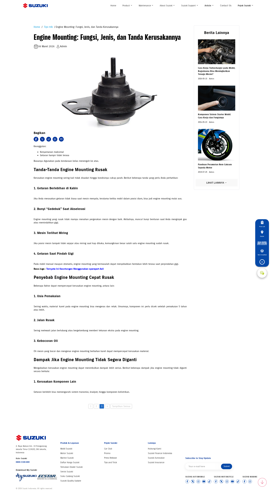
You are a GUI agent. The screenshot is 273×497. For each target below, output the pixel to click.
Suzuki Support (188, 5)
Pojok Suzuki (245, 5)
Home (113, 5)
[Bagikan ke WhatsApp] (55, 139)
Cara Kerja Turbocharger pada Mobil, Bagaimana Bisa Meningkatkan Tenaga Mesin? (216, 71)
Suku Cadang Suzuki (70, 476)
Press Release (110, 458)
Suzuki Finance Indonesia (160, 453)
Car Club (108, 448)
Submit (227, 466)
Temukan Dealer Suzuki (71, 467)
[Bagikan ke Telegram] (48, 139)
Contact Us (225, 5)
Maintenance (145, 5)
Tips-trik (48, 26)
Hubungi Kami (154, 448)
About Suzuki (166, 5)
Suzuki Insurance (156, 462)
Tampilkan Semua (121, 406)
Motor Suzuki (66, 453)
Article (208, 5)
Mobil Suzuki (66, 448)
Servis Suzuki (66, 471)
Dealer (262, 236)
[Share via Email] (61, 139)
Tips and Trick (110, 462)
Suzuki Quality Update (70, 480)
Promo (107, 453)
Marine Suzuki (67, 458)
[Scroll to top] (262, 482)
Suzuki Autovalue (156, 458)
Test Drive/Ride (262, 255)
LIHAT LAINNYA (215, 182)
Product (126, 5)
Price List (262, 226)
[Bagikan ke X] (42, 139)
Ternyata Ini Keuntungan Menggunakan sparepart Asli (75, 268)
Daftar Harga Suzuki (69, 462)
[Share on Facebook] (36, 139)
